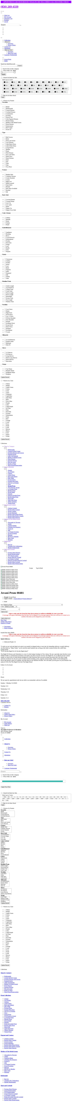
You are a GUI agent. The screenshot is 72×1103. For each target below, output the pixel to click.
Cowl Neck (9, 309)
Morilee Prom (11, 490)
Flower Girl (9, 117)
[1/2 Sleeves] (6, 889)
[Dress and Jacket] (5, 822)
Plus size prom (12, 462)
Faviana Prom (11, 479)
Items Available (8, 628)
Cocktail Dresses (10, 112)
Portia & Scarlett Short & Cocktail (17, 560)
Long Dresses (10, 147)
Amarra (10, 470)
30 (54, 85)
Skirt (7, 160)
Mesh (7, 268)
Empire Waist (9, 341)
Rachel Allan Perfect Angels (15, 516)
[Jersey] (4, 862)
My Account (7, 17)
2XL (64, 92)
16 (6, 85)
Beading (8, 234)
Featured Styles (12, 454)
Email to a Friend (5, 623)
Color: (3, 606)
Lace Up (8, 203)
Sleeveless (9, 361)
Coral (7, 422)
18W (24, 89)
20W (32, 89)
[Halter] (5, 875)
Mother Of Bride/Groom (14, 457)
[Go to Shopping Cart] (1, 11)
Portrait (8, 321)
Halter (7, 311)
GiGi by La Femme (13, 483)
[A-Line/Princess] (5, 881)
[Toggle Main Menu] (1, 37)
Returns (6, 707)
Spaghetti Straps (10, 372)
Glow (9, 484)
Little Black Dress (11, 144)
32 (61, 85)
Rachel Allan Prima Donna (15, 514)
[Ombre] (3, 847)
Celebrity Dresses (11, 176)
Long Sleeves (10, 356)
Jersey (7, 264)
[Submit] (20, 25)
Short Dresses (10, 158)
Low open (9, 205)
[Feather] (4, 861)
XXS (23, 92)
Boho (7, 139)
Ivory (7, 424)
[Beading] (5, 852)
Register (6, 20)
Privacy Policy (8, 716)
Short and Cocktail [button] (6, 1085)
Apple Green (9, 387)
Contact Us (7, 705)
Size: (2, 605)
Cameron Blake (12, 525)
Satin (7, 271)
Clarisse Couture (12, 508)
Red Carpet (9, 128)
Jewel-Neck (9, 314)
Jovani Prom (11, 486)
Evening (8, 115)
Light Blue (9, 396)
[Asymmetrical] (4, 867)
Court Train (9, 291)
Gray (7, 432)
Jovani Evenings (12, 533)
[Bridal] (8, 811)
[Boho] (5, 821)
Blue (7, 399)
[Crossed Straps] (5, 836)
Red (7, 418)
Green (7, 389)
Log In (6, 21)
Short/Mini (9, 296)
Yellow (8, 384)
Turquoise (9, 394)
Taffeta (8, 276)
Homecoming (10, 121)
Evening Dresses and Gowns (16, 453)
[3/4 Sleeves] (6, 890)
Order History (8, 723)
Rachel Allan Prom (13, 497)
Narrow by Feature (9, 100)
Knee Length (9, 294)
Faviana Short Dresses (14, 552)
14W (7, 89)
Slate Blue (9, 398)
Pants (7, 151)
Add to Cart (4, 612)
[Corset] (6, 831)
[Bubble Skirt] (6, 827)
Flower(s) (8, 242)
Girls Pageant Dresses (12, 119)
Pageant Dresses (12, 460)
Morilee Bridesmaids (13, 547)
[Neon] (3, 845)
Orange (8, 420)
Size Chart (3, 620)
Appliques (9, 232)
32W (15, 92)
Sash (7, 249)
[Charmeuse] (4, 858)
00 (14, 82)
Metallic (8, 219)
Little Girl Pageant (13, 456)
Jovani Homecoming (13, 554)
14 (65, 82)
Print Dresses (9, 153)
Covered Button (10, 199)
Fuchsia (8, 413)
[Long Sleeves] (6, 892)
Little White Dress (11, 146)
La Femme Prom (12, 489)
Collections (7, 739)
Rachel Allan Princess (14, 517)
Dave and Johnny (12, 476)
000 (7, 82)
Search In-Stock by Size (10, 77)
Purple (8, 403)
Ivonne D (10, 528)
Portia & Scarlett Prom (14, 495)
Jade (9, 530)
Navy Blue (9, 401)
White (7, 436)
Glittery (8, 217)
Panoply (10, 494)
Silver (7, 434)
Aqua (7, 392)
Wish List (6, 15)
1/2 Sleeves (9, 352)
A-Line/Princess (10, 339)
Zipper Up (9, 208)
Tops (7, 163)
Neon (7, 221)
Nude (7, 425)
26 (41, 85)
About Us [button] (7, 744)
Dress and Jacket (10, 140)
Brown (8, 429)
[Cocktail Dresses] (8, 816)
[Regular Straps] (5, 898)
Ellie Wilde (11, 478)
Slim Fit (8, 345)
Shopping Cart (8, 18)
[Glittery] (3, 842)
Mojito (8, 385)
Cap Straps (9, 369)
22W (40, 89)
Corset (8, 180)
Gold (7, 427)
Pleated (8, 186)
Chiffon (8, 261)
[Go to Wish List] (3, 11)
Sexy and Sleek (10, 154)
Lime (7, 391)
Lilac (7, 405)
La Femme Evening (13, 532)
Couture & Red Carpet (14, 451)
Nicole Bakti (11, 492)
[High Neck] (5, 876)
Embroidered (9, 239)
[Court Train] (4, 870)
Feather (8, 241)
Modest (8, 149)
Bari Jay (10, 544)
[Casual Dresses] (8, 814)
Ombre (8, 223)
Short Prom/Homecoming (15, 465)
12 (58, 82)
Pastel (7, 224)
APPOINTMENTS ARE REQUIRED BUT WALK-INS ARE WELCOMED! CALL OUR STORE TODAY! (36, 2)
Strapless (8, 328)
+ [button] (5, 448)
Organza (8, 269)
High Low (9, 181)
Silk (7, 275)
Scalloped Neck (10, 323)
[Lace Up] (5, 838)
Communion (9, 114)
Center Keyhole (10, 178)
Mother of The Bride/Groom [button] (9, 1051)
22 (27, 85)
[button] (7, 40)
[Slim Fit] (5, 886)
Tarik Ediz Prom (12, 500)
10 (51, 82)
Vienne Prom (11, 503)
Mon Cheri (11, 538)
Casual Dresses (10, 110)
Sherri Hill (11, 498)
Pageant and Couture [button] (7, 1035)
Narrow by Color (8, 380)
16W (15, 89)
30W (7, 92)
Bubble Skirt (9, 174)
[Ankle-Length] (4, 866)
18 (13, 85)
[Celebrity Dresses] (6, 828)
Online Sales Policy (6, 621)
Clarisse (10, 473)
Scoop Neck (9, 325)
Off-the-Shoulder (10, 318)
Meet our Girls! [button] (8, 760)
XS (32, 92)
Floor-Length (9, 293)
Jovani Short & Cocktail (14, 557)
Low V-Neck (9, 316)
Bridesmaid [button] (4, 1075)
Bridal (7, 107)
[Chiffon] (4, 859)
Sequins (8, 251)
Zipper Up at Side (11, 210)
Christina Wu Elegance (14, 527)
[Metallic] (3, 844)
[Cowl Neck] (5, 873)
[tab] (37, 456)
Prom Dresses (10, 124)
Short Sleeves (10, 359)
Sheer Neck (9, 327)
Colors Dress (11, 475)
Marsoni (10, 535)
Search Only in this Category (11, 69)
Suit (7, 161)
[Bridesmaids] (8, 813)
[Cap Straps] (5, 897)
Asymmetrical (10, 287)
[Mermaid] (5, 884)
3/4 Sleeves (9, 354)
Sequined (8, 273)
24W (49, 89)
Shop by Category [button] (6, 973)
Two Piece (9, 167)
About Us (7, 713)
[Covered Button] (5, 835)
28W (65, 89)
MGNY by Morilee (13, 536)
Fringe (8, 244)
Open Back (9, 185)
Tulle (7, 278)
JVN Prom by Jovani (13, 487)
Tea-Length (9, 300)
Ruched (8, 190)
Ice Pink (8, 408)
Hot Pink (8, 411)
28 (48, 85)
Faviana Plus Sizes (13, 481)
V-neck (8, 332)
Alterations (7, 755)
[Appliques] (5, 850)
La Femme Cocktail (13, 559)
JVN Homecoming (13, 556)
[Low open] (5, 839)
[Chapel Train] (4, 869)
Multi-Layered (10, 183)
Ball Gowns (9, 137)
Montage (10, 539)
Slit (7, 192)
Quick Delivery (27, 598)
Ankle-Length (10, 286)
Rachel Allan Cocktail (14, 562)
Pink (7, 410)
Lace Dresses (9, 142)
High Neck (9, 313)
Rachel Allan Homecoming (15, 563)
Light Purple (9, 406)
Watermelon (9, 415)
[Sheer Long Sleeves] (6, 893)
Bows (7, 236)
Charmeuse (9, 259)
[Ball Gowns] (5, 819)
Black (7, 431)
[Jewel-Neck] (5, 878)
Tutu (7, 165)
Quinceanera (9, 126)
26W (57, 89)
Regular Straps (10, 370)
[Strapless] (5, 901)
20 (20, 85)
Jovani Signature (12, 513)
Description (7, 626)
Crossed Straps (10, 201)
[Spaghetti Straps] (5, 900)
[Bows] (5, 853)
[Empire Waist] (5, 883)
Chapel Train (9, 289)
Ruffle (7, 248)
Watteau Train (10, 301)
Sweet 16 (8, 129)
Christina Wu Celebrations (15, 546)
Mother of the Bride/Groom (13, 122)
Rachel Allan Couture (14, 509)
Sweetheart (9, 330)
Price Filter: (7, 70)
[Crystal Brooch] (5, 855)
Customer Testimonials (10, 768)
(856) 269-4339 (9, 6)
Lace (7, 246)
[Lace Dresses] (5, 824)
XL (57, 92)
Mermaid (8, 343)
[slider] (64, 781)
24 (34, 85)
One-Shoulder (10, 320)
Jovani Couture (12, 511)
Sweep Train (9, 298)
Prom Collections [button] (6, 995)
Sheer (7, 206)
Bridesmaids (9, 108)
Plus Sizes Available (11, 188)
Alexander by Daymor (14, 522)
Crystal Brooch (10, 237)
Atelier (10, 524)
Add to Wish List (5, 618)
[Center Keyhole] (6, 830)
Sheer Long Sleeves (11, 357)
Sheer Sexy (9, 156)
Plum (7, 417)
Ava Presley (11, 472)
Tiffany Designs (12, 501)
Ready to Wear (12, 464)
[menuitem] (37, 15)
